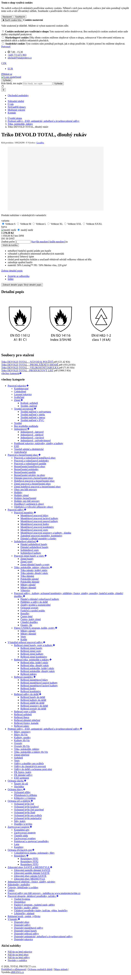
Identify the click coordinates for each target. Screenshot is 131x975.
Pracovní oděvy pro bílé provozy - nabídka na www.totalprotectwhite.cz (44, 893)
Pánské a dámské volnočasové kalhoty (39, 599)
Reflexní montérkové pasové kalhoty (39, 682)
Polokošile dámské (29, 581)
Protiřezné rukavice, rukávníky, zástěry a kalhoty (38, 443)
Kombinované (21, 388)
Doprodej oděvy (22, 925)
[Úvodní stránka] (11, 77)
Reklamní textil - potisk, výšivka (24, 916)
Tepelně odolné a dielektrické (29, 449)
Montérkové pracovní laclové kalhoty (39, 518)
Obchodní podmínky (18, 95)
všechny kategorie (10, 373)
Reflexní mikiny (28, 674)
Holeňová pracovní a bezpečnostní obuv (34, 480)
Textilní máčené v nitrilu (32, 414)
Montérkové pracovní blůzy (34, 515)
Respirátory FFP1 (29, 858)
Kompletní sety (21, 829)
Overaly (18, 743)
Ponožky (24, 613)
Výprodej (13, 919)
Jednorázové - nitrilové (31, 434)
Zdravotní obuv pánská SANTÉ (30, 876)
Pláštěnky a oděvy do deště (34, 602)
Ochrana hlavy (15, 789)
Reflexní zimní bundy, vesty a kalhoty (33, 645)
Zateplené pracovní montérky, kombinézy (41, 535)
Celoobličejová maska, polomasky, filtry (34, 852)
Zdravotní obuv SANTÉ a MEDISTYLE (29, 867)
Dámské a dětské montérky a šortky (38, 538)
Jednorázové (20, 429)
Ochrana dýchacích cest (20, 850)
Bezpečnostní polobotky (26, 469)
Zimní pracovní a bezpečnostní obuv (32, 483)
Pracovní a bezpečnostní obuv (23, 455)
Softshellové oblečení (25, 541)
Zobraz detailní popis (12, 270)
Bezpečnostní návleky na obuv (29, 475)
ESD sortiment (21, 778)
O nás (11, 104)
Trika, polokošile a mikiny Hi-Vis (31, 752)
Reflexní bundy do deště (32, 697)
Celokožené (20, 391)
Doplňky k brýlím (23, 824)
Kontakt (12, 112)
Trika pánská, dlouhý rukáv (34, 573)
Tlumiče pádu (21, 835)
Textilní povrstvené (24, 408)
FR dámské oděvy (23, 775)
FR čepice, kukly (22, 772)
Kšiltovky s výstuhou (24, 798)
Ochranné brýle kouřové (26, 806)
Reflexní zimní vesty (30, 651)
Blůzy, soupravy (22, 731)
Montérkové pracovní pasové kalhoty (39, 521)
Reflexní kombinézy (30, 691)
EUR (10, 68)
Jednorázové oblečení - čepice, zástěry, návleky (31, 881)
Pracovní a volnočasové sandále (30, 463)
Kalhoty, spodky (22, 737)
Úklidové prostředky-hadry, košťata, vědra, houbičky (41, 910)
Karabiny (18, 847)
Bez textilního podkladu (26, 426)
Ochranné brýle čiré (24, 803)
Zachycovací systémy (25, 838)
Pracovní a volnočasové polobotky (31, 460)
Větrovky (25, 590)
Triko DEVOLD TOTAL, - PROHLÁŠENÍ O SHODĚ (30, 364)
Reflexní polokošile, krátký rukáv (37, 668)
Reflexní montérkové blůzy (34, 679)
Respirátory (20, 855)
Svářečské (19, 397)
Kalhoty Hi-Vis (22, 740)
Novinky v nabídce (17, 960)
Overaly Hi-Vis (22, 746)
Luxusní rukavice (23, 394)
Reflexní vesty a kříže (25, 711)
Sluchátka (19, 786)
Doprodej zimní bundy (25, 930)
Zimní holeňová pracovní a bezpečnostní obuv (37, 486)
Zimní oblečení (21, 754)
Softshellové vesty (29, 550)
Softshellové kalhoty (30, 553)
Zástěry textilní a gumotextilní (35, 604)
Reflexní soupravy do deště (34, 705)
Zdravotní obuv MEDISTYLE (29, 878)
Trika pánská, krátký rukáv (33, 570)
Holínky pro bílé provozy (27, 501)
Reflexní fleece (21, 717)
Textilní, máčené (28, 406)
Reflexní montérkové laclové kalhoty (39, 685)
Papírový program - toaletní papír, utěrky (34, 904)
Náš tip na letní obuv (18, 954)
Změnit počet (8, 241)
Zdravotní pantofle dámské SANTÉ (32, 870)
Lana (16, 844)
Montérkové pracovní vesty (34, 530)
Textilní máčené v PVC (32, 420)
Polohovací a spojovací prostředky (31, 841)
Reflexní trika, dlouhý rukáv (34, 665)
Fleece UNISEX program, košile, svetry (34, 628)
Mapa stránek (61, 969)
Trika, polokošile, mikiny (26, 749)
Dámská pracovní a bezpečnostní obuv (33, 478)
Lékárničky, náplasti (24, 913)
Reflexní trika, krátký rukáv (34, 662)
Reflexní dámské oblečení (27, 720)
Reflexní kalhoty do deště (33, 700)
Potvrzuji (5, 46)
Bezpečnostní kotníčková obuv (29, 466)
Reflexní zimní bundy (31, 648)
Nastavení (7, 17)
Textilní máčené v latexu (32, 417)
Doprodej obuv (21, 922)
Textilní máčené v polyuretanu (35, 411)
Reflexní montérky (24, 677)
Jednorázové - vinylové (32, 437)
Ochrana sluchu (16, 780)
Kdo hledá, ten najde (11, 83)
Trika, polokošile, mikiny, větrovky (32, 567)
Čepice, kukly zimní (30, 619)
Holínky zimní (21, 495)
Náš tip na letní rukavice (20, 951)
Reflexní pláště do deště (32, 703)
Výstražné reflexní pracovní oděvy (25, 642)
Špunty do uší (21, 783)
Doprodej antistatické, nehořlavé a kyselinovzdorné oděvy (43, 936)
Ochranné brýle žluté (24, 812)
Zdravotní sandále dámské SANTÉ (32, 873)
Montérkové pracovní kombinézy (37, 527)
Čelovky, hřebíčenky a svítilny (23, 887)
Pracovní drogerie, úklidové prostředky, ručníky (32, 896)
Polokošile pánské (29, 579)
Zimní (17, 400)
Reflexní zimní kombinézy (33, 656)
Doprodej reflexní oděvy (26, 933)
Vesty (23, 636)
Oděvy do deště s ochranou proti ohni (33, 769)
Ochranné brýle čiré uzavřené (29, 809)
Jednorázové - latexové (32, 431)
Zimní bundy (27, 558)
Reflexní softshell (23, 714)
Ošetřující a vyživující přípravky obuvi (33, 506)
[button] (4, 63)
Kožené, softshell (29, 403)
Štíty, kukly (20, 821)
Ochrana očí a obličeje (19, 801)
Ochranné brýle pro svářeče (28, 815)
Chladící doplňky (29, 622)
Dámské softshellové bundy (34, 547)
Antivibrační (20, 452)
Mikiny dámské (28, 587)
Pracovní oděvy (16, 509)
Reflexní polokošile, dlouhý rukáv (37, 671)
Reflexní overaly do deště (33, 708)
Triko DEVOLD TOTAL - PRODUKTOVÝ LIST (27, 370)
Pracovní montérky (24, 512)
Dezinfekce (20, 902)
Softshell (18, 757)
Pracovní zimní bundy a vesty (29, 555)
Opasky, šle (26, 625)
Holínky (18, 492)
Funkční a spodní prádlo (32, 610)
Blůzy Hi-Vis (20, 734)
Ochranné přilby (22, 792)
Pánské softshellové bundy (33, 544)
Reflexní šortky (28, 688)
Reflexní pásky (21, 726)
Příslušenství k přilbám (25, 795)
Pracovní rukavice (17, 385)
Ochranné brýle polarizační (27, 818)
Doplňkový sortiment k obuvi (29, 504)
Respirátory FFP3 (29, 864)
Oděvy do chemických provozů (30, 766)
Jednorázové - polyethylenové (35, 440)
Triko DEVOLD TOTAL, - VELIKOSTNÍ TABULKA (30, 367)
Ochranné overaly (29, 607)
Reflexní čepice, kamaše (26, 723)
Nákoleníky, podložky (19, 884)
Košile (23, 639)
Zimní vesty (26, 561)
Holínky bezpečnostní (25, 498)
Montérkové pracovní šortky (34, 524)
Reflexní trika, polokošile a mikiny (32, 659)
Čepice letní (26, 616)
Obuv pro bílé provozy (25, 489)
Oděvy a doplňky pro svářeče (29, 763)
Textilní (18, 423)
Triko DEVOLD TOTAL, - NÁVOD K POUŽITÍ (27, 361)
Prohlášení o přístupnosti (13, 969)
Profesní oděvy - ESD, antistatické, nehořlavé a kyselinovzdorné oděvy (44, 728)
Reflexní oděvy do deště (26, 694)
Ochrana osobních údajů (40, 969)
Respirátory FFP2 (29, 861)
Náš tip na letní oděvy (19, 957)
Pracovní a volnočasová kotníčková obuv (35, 457)
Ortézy (11, 890)
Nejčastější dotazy (17, 107)
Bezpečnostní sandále (25, 472)
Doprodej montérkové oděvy (28, 927)
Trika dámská (27, 576)
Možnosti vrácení (16, 109)
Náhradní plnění (16, 101)
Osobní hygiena (22, 899)
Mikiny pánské (27, 584)
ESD (16, 446)
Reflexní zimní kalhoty (31, 654)
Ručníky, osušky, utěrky (26, 907)
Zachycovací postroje (19, 827)
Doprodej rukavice (23, 939)
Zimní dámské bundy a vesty (35, 564)
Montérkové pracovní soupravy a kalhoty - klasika (45, 532)
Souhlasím (20, 17)
